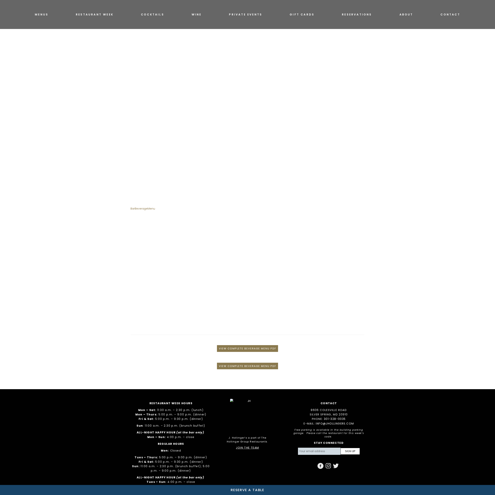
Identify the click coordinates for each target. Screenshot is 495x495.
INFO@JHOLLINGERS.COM (335, 423)
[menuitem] (41, 14)
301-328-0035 (335, 419)
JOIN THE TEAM (247, 448)
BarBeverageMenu (143, 209)
